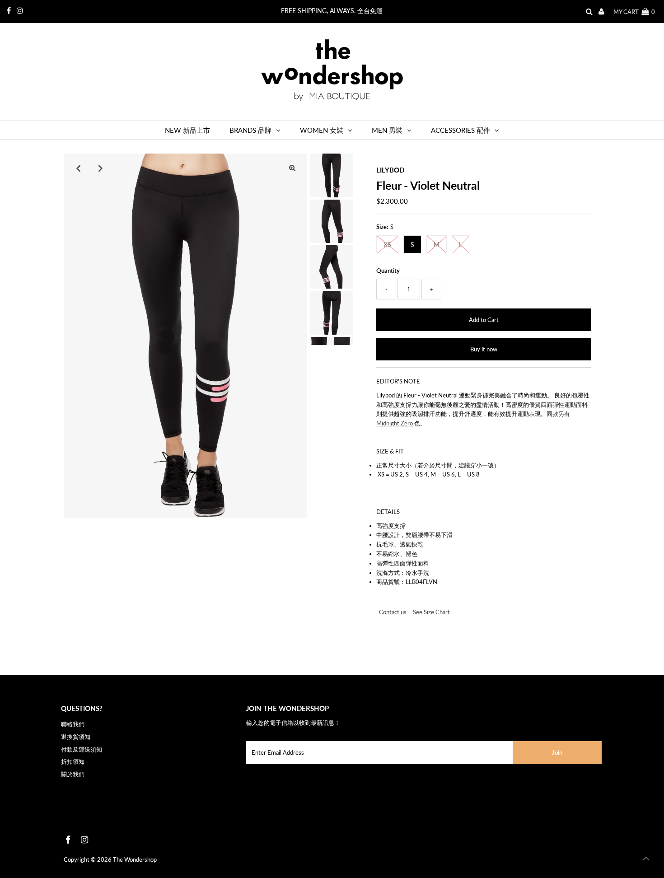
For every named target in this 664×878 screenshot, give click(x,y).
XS (387, 244)
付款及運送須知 (81, 749)
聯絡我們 (72, 724)
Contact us (393, 612)
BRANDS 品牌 (250, 130)
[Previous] (79, 168)
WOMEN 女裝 (321, 130)
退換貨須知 (75, 736)
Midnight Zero (394, 423)
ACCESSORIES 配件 (460, 130)
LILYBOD (390, 170)
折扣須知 (72, 761)
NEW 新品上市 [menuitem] (187, 130)
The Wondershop (135, 859)
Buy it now (483, 349)
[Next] (101, 168)
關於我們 (72, 774)
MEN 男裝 (387, 130)
